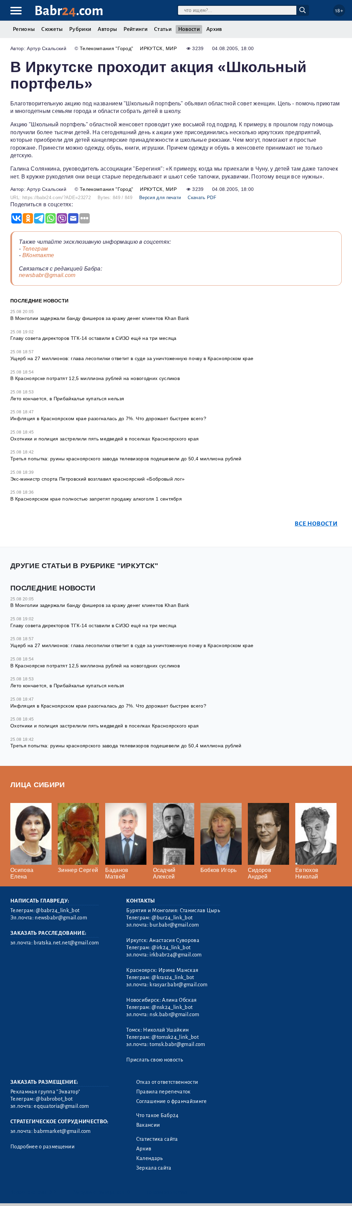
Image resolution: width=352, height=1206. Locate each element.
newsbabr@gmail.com (47, 275)
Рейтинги (135, 29)
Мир (171, 48)
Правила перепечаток (163, 1091)
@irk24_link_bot (171, 947)
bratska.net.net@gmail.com (66, 942)
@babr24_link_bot (57, 910)
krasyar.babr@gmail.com (178, 984)
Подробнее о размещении (42, 1146)
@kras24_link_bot (173, 977)
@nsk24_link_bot (172, 1007)
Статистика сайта (157, 1139)
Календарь (149, 1158)
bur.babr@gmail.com (174, 925)
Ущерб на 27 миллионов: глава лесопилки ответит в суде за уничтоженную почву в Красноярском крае (131, 358)
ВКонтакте (38, 255)
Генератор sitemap (167, 1192)
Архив (214, 29)
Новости (189, 29)
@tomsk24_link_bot (175, 1037)
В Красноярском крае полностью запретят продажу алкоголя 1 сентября (96, 499)
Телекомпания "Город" (106, 48)
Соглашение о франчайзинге (171, 1101)
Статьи (163, 29)
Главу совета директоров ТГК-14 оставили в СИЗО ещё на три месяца (93, 338)
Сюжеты (52, 29)
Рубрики (80, 29)
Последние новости (39, 300)
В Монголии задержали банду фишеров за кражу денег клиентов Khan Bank (99, 318)
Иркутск (151, 48)
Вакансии (148, 1125)
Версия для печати (160, 197)
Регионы (24, 29)
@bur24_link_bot (172, 917)
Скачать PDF (202, 197)
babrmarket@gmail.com (62, 1131)
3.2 (52, 1192)
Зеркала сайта (154, 1168)
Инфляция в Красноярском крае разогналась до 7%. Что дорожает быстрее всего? (108, 418)
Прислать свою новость (154, 1060)
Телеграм (35, 249)
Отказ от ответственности (167, 1082)
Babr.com (68, 11)
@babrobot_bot (54, 1099)
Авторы (107, 29)
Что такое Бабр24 (157, 1115)
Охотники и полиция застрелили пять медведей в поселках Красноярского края (104, 438)
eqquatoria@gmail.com (61, 1106)
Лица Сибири (37, 785)
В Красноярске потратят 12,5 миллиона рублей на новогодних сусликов (95, 378)
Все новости (316, 523)
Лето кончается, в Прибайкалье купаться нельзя (67, 398)
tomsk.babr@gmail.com (177, 1044)
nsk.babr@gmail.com (174, 1014)
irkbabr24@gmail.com (175, 954)
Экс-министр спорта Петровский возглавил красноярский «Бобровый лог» (97, 479)
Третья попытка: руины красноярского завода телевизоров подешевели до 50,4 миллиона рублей (125, 458)
